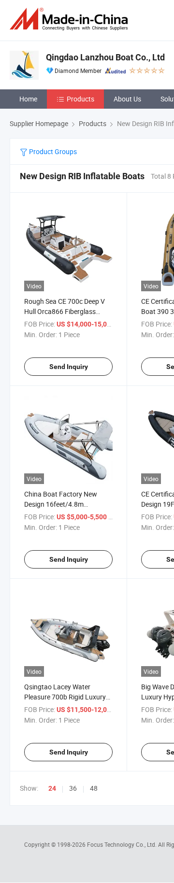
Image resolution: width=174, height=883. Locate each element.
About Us (127, 98)
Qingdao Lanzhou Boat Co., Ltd (105, 57)
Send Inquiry (68, 366)
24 (52, 788)
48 (94, 788)
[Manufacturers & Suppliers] (70, 19)
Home (28, 98)
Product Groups (52, 151)
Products (80, 98)
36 (73, 788)
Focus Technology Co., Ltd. (122, 844)
